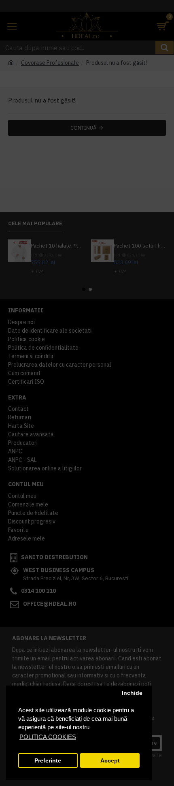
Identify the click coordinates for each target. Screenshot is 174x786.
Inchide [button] (132, 693)
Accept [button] (110, 761)
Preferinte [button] (47, 761)
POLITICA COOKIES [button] (47, 736)
